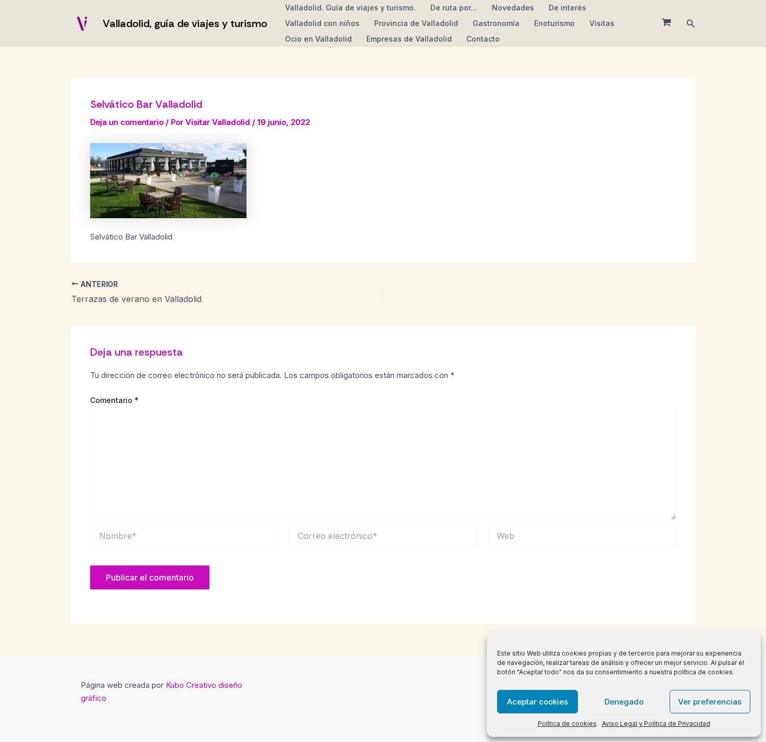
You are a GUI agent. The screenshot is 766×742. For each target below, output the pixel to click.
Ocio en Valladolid (318, 38)
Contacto (483, 38)
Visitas (601, 23)
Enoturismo (554, 23)
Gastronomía (496, 23)
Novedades (513, 7)
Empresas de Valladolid (409, 38)
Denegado (624, 702)
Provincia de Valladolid (416, 23)
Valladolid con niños (322, 23)
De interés (567, 7)
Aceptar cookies (537, 702)
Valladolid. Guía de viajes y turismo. (350, 7)
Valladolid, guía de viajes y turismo (185, 23)
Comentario (114, 400)
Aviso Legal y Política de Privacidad (656, 723)
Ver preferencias (710, 702)
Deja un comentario (127, 122)
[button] (691, 23)
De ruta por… (453, 7)
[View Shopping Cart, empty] (666, 23)
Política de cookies (567, 723)
